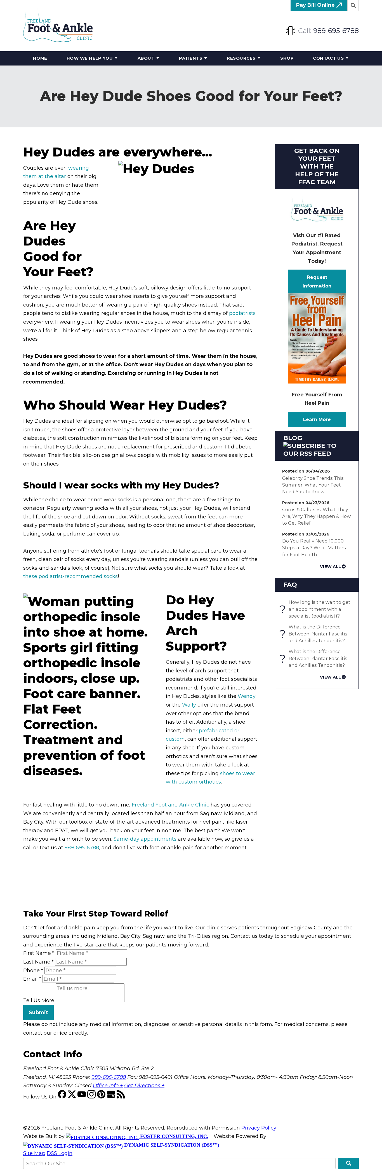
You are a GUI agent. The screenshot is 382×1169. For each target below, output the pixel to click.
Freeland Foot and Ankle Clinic (170, 805)
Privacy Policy (258, 1128)
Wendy (247, 696)
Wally (189, 705)
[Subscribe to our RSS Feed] (316, 453)
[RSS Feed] (121, 1097)
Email (32, 979)
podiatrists (242, 313)
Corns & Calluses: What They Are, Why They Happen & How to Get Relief (316, 516)
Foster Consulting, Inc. (173, 1136)
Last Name (38, 962)
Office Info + (108, 1086)
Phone (33, 970)
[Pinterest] (102, 1097)
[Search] (353, 5)
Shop (287, 58)
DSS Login (59, 1153)
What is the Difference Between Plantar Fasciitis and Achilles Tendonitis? (314, 633)
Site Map (34, 1153)
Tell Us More (38, 1000)
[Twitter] (72, 1097)
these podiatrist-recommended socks (70, 576)
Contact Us (328, 58)
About (146, 58)
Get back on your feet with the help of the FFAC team (316, 166)
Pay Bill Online (316, 5)
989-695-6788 (336, 31)
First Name (38, 953)
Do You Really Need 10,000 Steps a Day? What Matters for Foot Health (314, 547)
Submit (38, 1012)
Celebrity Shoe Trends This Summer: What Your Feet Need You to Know (313, 485)
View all (330, 566)
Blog (292, 438)
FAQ (290, 584)
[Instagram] (92, 1097)
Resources (241, 58)
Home (40, 58)
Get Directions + (144, 1086)
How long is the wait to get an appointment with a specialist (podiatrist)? (316, 609)
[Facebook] (63, 1097)
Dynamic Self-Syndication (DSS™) (171, 1145)
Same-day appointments (145, 839)
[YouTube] (82, 1097)
